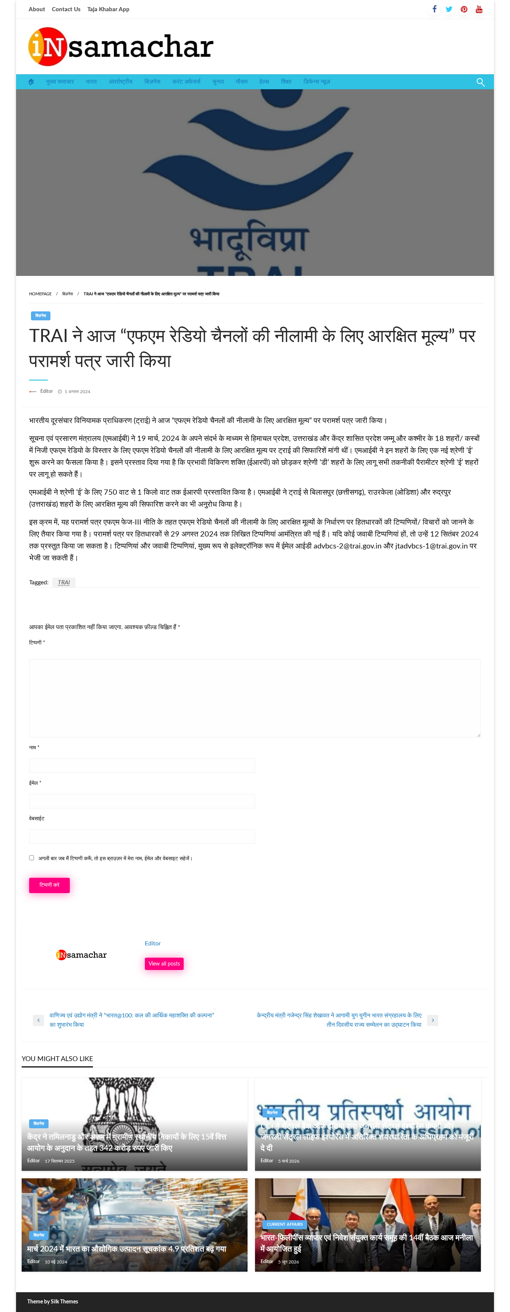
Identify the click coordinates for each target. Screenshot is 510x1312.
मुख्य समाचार (60, 82)
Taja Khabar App (108, 9)
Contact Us (66, 9)
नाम (34, 747)
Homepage (40, 294)
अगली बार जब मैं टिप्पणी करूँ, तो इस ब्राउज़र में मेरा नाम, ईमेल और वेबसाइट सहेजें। (115, 858)
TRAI (64, 582)
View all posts (164, 964)
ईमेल (35, 783)
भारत (91, 82)
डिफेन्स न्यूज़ (317, 82)
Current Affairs (285, 1224)
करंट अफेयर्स (186, 82)
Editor (47, 391)
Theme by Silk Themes (52, 1302)
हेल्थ (264, 82)
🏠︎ (31, 82)
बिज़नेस (152, 82)
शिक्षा (286, 82)
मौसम (242, 82)
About (37, 9)
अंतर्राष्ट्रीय (121, 82)
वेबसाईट (36, 818)
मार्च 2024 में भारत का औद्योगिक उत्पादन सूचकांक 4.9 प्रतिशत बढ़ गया (126, 1249)
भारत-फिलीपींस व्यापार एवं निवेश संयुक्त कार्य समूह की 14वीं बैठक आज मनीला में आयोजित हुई (367, 1243)
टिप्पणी (37, 643)
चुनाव (218, 82)
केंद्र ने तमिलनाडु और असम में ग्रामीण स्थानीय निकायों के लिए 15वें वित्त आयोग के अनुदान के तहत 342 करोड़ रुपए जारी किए (126, 1142)
